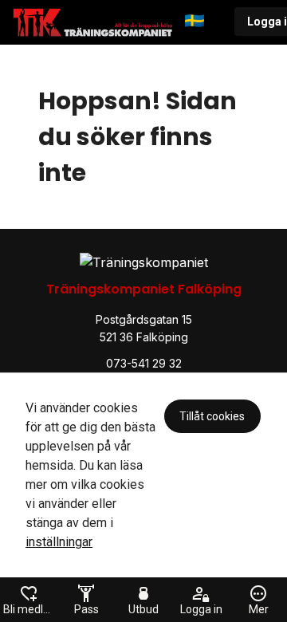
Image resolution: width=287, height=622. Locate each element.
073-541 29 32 (144, 363)
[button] (203, 22)
